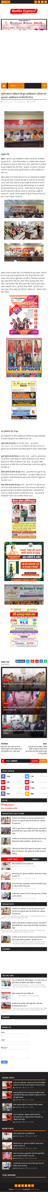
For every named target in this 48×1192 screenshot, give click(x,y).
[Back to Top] (32, 1185)
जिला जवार (33, 101)
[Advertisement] (24, 58)
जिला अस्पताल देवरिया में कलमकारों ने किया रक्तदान (28, 1104)
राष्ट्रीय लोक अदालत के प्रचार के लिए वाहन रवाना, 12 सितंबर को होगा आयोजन (24, 731)
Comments (35, 859)
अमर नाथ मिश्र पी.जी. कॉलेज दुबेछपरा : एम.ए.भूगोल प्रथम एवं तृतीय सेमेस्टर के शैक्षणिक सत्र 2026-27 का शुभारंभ (29, 981)
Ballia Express (8, 805)
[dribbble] (22, 1185)
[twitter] (39, 1)
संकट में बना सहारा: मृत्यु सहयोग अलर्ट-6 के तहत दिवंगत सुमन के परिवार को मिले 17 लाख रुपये (24, 708)
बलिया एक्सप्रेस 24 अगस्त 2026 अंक (23, 993)
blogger (43, 761)
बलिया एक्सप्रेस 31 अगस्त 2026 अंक (22, 863)
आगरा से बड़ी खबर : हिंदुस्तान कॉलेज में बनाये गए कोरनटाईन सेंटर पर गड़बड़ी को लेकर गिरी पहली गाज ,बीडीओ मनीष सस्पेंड (28, 1116)
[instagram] (42, 1)
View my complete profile (9, 808)
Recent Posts (12, 859)
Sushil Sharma (34, 1189)
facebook (35, 761)
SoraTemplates (17, 1189)
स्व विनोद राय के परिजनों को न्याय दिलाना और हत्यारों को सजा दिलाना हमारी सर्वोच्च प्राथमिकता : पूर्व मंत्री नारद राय (29, 839)
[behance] (45, 1)
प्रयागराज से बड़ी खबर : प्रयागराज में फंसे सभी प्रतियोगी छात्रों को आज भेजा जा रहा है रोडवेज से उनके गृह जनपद (29, 1083)
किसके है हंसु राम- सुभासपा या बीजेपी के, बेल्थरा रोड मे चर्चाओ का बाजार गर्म (24, 685)
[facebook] (35, 1)
